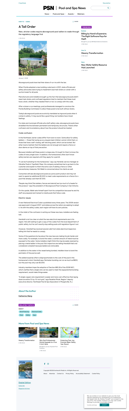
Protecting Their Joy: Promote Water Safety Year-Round (68, 342)
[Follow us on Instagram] (48, 364)
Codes (28, 21)
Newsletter (106, 3)
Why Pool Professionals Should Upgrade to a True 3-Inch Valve (48, 342)
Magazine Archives (24, 388)
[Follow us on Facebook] (45, 364)
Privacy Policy (70, 373)
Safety (28, 315)
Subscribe (22, 386)
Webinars (80, 14)
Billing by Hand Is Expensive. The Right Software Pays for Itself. (94, 36)
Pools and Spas (58, 14)
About (45, 373)
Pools (21, 315)
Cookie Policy (96, 373)
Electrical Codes (37, 311)
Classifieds (22, 3)
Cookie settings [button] (92, 405)
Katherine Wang (25, 296)
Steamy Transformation (27, 340)
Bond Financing (24, 311)
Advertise (52, 373)
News (47, 14)
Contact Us (60, 373)
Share (76, 21)
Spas (34, 315)
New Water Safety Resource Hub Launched (94, 66)
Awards (71, 14)
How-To (21, 21)
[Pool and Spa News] (64, 8)
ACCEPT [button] (104, 405)
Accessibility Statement (83, 373)
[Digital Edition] (25, 378)
